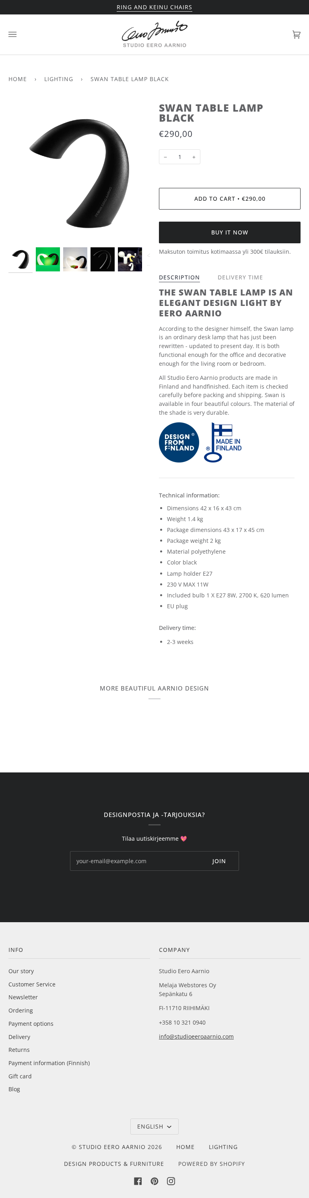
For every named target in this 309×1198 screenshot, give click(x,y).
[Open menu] (20, 34)
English (151, 1126)
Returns (19, 1049)
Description (179, 277)
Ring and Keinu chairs (154, 7)
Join (219, 861)
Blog (14, 1089)
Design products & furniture (114, 1163)
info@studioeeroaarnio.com (196, 1036)
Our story (21, 971)
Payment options (31, 1023)
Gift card (20, 1076)
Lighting (58, 79)
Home (17, 79)
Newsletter (23, 997)
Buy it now (229, 232)
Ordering (20, 1010)
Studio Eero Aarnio (112, 1147)
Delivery (19, 1037)
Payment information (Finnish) (49, 1063)
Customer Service (32, 984)
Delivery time (240, 277)
